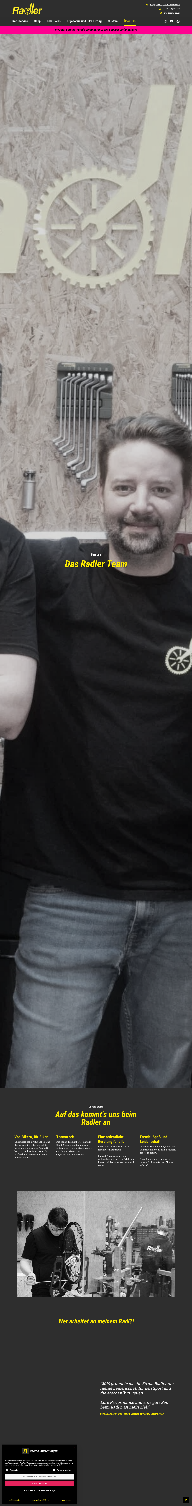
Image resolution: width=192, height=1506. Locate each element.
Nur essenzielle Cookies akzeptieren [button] (40, 1476)
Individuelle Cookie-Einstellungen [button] (39, 1490)
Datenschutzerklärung (41, 1500)
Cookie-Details (14, 1500)
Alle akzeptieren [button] (40, 1483)
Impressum (66, 1500)
